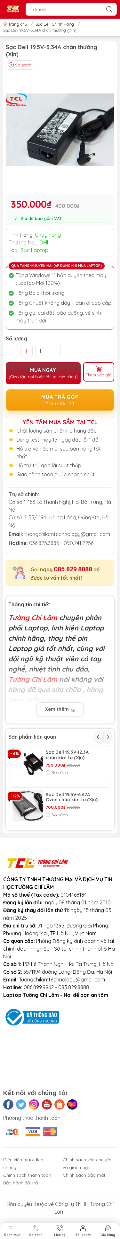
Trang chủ (17, 24)
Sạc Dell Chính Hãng (55, 24)
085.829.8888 (73, 569)
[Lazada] (72, 1104)
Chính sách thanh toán (27, 1175)
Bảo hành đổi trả (20, 1183)
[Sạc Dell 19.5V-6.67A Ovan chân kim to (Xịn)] (27, 805)
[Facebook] (8, 1104)
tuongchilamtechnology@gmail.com (67, 534)
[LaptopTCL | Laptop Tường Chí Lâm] (13, 9)
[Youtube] (47, 1104)
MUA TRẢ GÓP (60, 400)
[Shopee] (59, 1104)
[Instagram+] (34, 1104)
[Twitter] (21, 1104)
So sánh (23, 64)
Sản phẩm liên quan (32, 737)
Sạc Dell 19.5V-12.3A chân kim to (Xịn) (67, 755)
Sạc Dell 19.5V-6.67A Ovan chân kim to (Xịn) (72, 797)
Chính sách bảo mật (84, 1175)
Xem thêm (57, 709)
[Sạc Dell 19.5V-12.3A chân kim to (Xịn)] (27, 763)
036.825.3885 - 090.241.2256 (61, 543)
